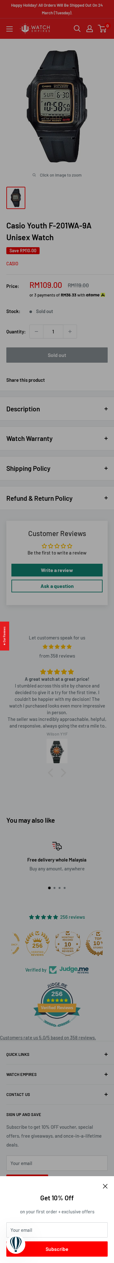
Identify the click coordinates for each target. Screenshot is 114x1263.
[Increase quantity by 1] (70, 331)
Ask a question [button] (57, 586)
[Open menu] (9, 28)
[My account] (89, 28)
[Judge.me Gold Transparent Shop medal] (26, 943)
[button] (52, 772)
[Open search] (77, 28)
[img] (57, 646)
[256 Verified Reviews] (57, 1030)
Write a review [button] (57, 570)
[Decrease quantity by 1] (36, 331)
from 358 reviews (57, 656)
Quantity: (16, 331)
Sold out (57, 355)
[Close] (105, 1185)
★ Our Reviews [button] (4, 636)
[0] (102, 28)
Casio (12, 263)
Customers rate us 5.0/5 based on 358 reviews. (48, 1037)
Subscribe (57, 1249)
